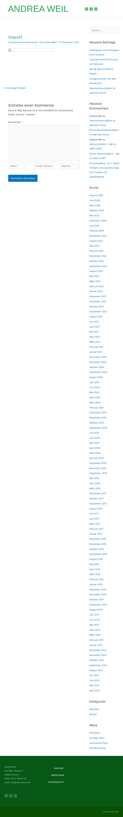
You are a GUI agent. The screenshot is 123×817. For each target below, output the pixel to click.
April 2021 (94, 336)
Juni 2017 (94, 518)
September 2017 (98, 503)
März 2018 (94, 488)
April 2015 (94, 630)
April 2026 (94, 205)
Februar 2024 (96, 230)
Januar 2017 (95, 533)
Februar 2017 (96, 528)
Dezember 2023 (98, 235)
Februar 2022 (96, 286)
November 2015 (97, 594)
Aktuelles (94, 709)
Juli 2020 (94, 382)
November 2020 (97, 362)
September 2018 (98, 473)
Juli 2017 (94, 513)
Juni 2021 (94, 326)
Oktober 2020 (96, 367)
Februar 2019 (96, 458)
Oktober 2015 (96, 599)
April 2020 (94, 397)
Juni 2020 (94, 387)
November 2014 (97, 655)
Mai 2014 (94, 685)
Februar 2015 (96, 640)
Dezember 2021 (97, 296)
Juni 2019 (94, 437)
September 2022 (98, 266)
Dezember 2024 (98, 220)
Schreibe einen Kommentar (22, 42)
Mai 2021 (94, 331)
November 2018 (97, 468)
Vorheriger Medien (14, 88)
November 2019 (97, 417)
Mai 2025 (94, 215)
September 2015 (98, 604)
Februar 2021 (96, 347)
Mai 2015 (94, 624)
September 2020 (98, 372)
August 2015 (96, 609)
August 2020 (96, 377)
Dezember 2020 (97, 357)
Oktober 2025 (96, 210)
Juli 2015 (94, 614)
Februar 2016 (96, 579)
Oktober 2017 (96, 498)
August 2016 (96, 559)
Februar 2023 (96, 250)
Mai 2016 (94, 564)
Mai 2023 (94, 245)
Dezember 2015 (97, 589)
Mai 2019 (94, 443)
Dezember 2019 (97, 412)
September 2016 (98, 554)
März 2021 (94, 341)
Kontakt (59, 768)
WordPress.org (97, 748)
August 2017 (96, 508)
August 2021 (96, 316)
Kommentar (15, 122)
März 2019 (94, 453)
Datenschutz (56, 782)
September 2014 (98, 665)
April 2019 (94, 448)
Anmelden (94, 732)
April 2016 (94, 569)
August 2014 (96, 670)
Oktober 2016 (96, 549)
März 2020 (95, 402)
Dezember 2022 (97, 256)
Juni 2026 (94, 200)
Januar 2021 (95, 351)
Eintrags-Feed (96, 737)
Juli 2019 (94, 432)
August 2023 (96, 240)
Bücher (93, 714)
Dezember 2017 (97, 493)
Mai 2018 (94, 478)
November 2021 (97, 301)
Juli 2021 (94, 321)
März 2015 (94, 634)
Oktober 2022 (96, 261)
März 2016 (94, 574)
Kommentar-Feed (98, 743)
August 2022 (96, 271)
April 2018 (94, 483)
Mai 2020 (94, 392)
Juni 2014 (94, 680)
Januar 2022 (96, 291)
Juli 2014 (94, 675)
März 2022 (95, 281)
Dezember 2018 (97, 463)
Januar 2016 (95, 584)
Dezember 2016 (97, 538)
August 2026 (96, 195)
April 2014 (94, 690)
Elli (91, 130)
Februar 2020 (96, 407)
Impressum (57, 775)
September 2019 (98, 427)
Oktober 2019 (96, 422)
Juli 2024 (94, 225)
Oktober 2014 (96, 660)
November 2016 (97, 544)
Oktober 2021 (96, 306)
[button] (76, 9)
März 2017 (94, 523)
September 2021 (98, 311)
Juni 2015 (94, 619)
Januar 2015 (95, 645)
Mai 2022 (94, 276)
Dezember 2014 (97, 650)
